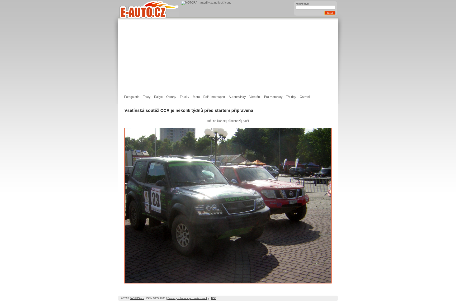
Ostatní (305, 97)
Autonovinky (237, 97)
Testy (147, 97)
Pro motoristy (273, 97)
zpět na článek (216, 121)
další (246, 121)
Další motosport (214, 97)
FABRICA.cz (137, 298)
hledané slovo (302, 3)
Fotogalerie (131, 97)
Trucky (184, 97)
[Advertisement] (228, 59)
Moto (196, 97)
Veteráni (255, 97)
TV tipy (291, 97)
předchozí (234, 121)
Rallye (158, 97)
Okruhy (171, 97)
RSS (213, 298)
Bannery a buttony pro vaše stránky (188, 298)
